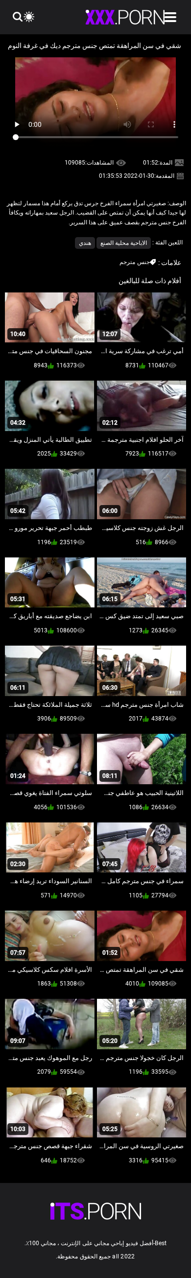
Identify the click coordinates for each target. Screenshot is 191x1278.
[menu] (170, 17)
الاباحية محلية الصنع (123, 243)
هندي (85, 243)
